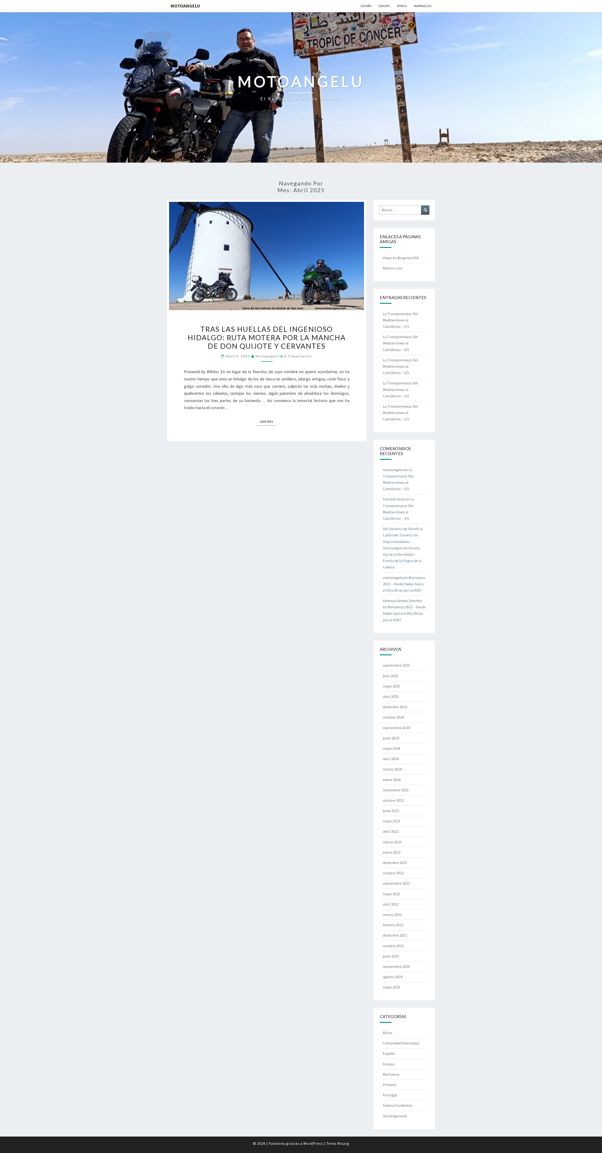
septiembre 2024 (396, 727)
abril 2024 (391, 758)
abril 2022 (391, 904)
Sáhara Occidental (397, 1105)
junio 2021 (391, 956)
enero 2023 (391, 852)
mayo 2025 (391, 686)
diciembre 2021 (395, 935)
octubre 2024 (393, 717)
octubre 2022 (393, 873)
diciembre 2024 (395, 706)
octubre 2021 (393, 945)
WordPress (313, 1143)
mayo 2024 (391, 748)
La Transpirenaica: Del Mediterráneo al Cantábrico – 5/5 (400, 320)
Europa (384, 6)
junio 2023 (391, 810)
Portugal (390, 1095)
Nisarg (343, 1143)
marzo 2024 (392, 769)
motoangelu (185, 6)
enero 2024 (391, 779)
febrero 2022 (393, 924)
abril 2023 (391, 831)
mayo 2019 (391, 987)
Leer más (268, 421)
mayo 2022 (391, 893)
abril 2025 (391, 696)
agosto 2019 (393, 976)
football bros (393, 499)
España (366, 6)
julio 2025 (390, 675)
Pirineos (389, 1084)
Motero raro (392, 268)
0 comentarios (298, 356)
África (402, 6)
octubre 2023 (393, 800)
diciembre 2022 (395, 862)
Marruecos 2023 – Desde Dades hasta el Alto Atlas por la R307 (404, 584)
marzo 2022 (392, 914)
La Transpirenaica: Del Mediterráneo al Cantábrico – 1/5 (400, 412)
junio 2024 (391, 738)
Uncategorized (395, 1116)
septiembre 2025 (396, 665)
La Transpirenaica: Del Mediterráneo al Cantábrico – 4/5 (400, 343)
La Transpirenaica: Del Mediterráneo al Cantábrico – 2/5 (400, 389)
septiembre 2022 (396, 883)
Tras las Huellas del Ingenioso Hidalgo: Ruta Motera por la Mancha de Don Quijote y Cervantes (267, 337)
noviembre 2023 (395, 790)
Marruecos (423, 6)
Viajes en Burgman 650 (401, 257)
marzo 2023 (392, 842)
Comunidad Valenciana (401, 1043)
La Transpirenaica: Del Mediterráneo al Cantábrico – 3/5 (400, 366)
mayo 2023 (391, 821)
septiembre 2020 (396, 966)
